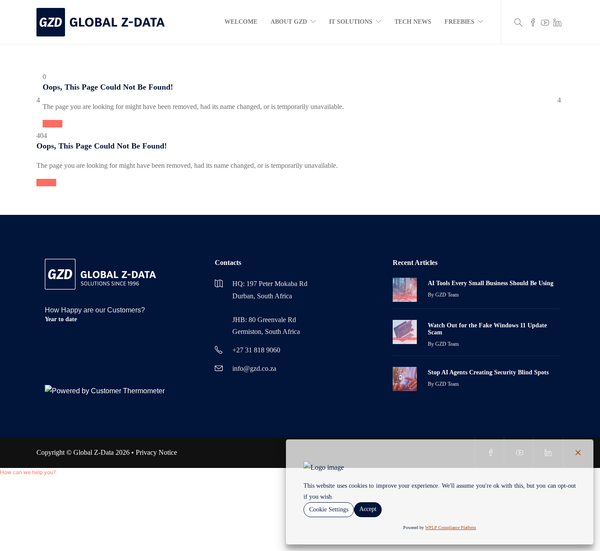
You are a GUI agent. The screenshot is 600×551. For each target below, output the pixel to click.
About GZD (289, 21)
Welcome (240, 21)
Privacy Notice (156, 452)
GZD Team (447, 295)
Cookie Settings (328, 509)
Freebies (459, 21)
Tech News (412, 21)
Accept (367, 509)
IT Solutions (350, 21)
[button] (28, 472)
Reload (52, 123)
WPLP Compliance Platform (450, 527)
